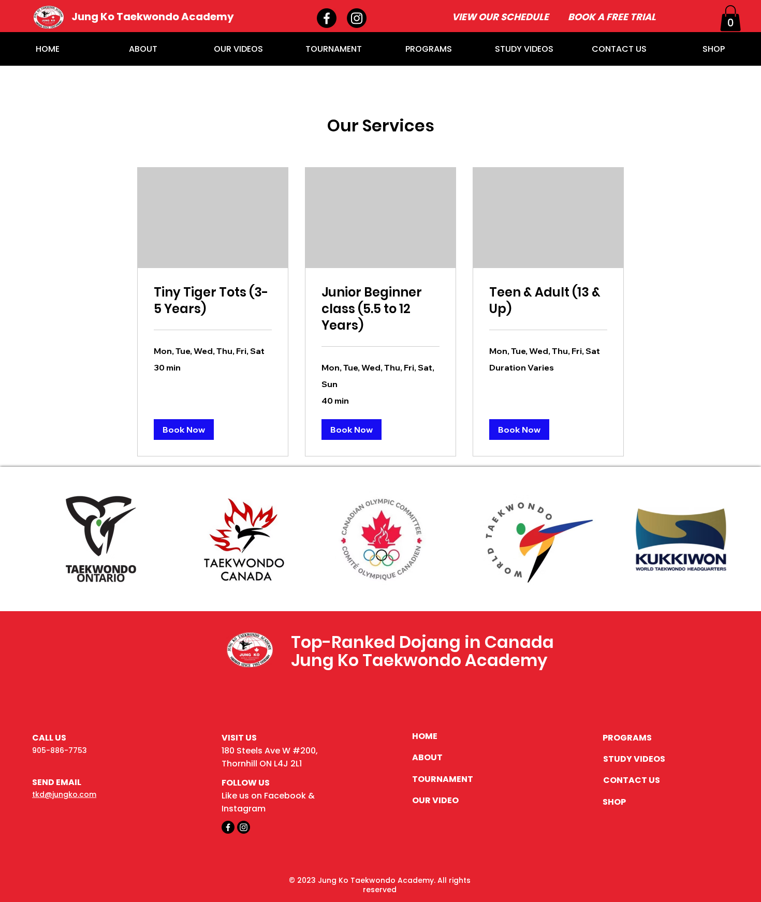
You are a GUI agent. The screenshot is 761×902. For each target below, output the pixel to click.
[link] (213, 300)
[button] (730, 18)
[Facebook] (326, 18)
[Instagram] (357, 18)
